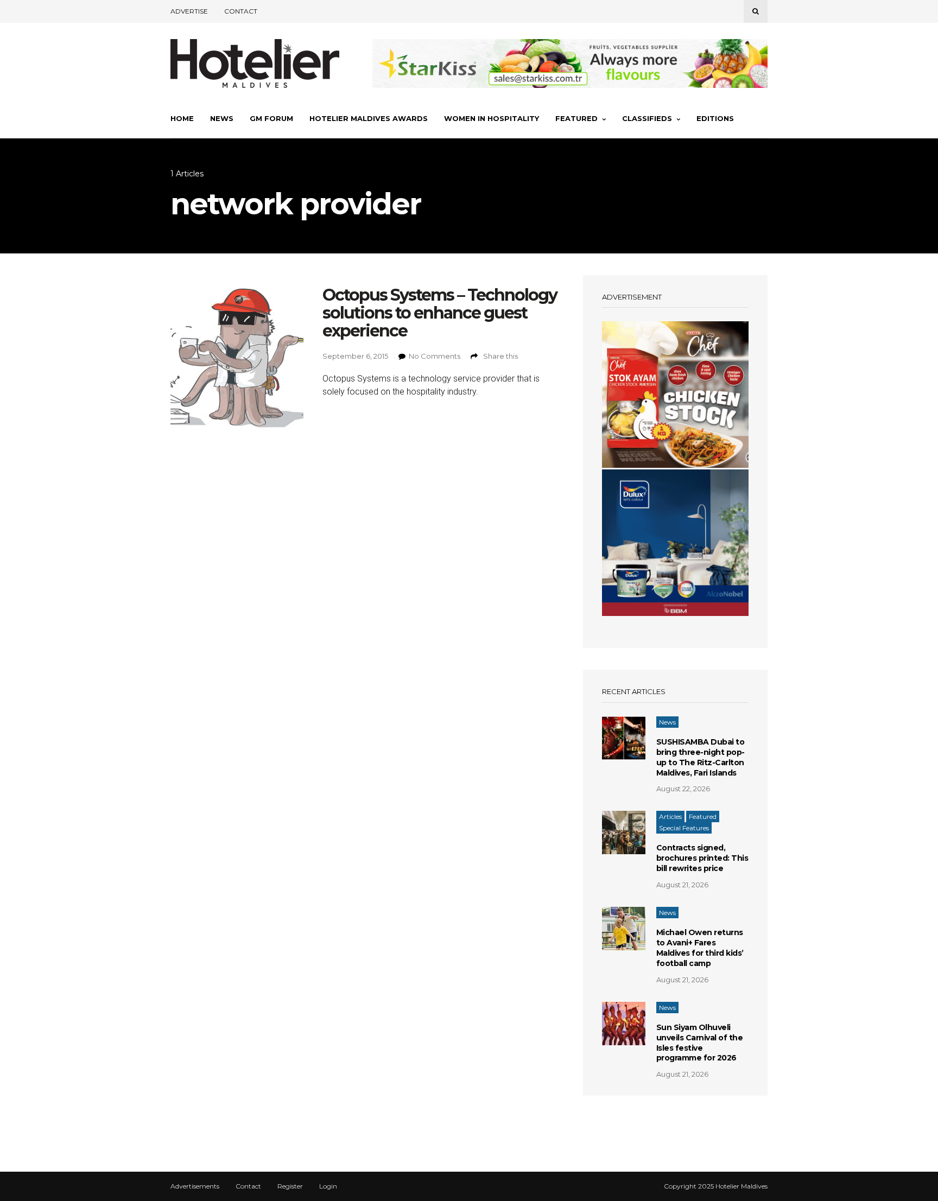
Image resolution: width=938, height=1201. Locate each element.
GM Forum (271, 118)
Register (290, 1186)
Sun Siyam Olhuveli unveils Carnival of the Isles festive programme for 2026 (699, 1042)
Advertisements (194, 1186)
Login (328, 1186)
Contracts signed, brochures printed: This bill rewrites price (702, 858)
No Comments (434, 356)
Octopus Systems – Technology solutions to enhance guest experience (439, 313)
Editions (715, 118)
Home (182, 118)
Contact (240, 11)
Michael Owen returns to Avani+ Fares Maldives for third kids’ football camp (700, 947)
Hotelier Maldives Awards (368, 118)
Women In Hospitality (491, 118)
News (221, 118)
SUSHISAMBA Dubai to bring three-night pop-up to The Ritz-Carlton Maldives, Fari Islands (700, 757)
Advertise (189, 11)
